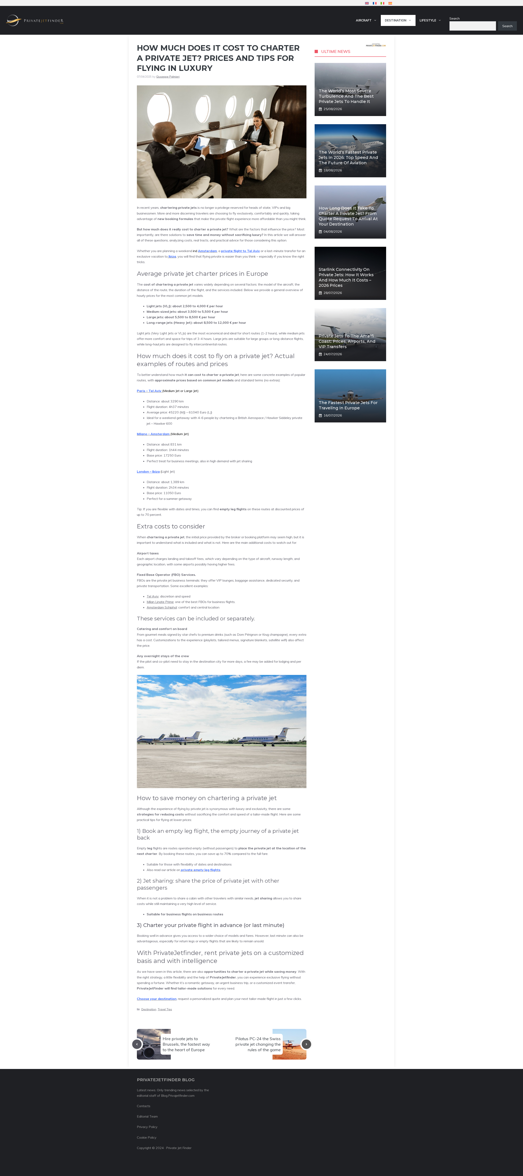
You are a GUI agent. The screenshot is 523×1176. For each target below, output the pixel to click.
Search (454, 18)
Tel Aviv (153, 596)
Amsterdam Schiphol (162, 607)
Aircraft (364, 20)
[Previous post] (137, 1044)
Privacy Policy (147, 1127)
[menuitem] (367, 3)
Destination (395, 20)
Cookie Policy (146, 1137)
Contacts (143, 1106)
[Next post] (306, 1044)
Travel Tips (165, 1009)
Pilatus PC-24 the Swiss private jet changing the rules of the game (258, 1044)
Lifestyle (428, 20)
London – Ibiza (148, 471)
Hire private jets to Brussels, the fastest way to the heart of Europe (186, 1044)
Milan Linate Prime (160, 602)
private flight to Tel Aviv (240, 251)
